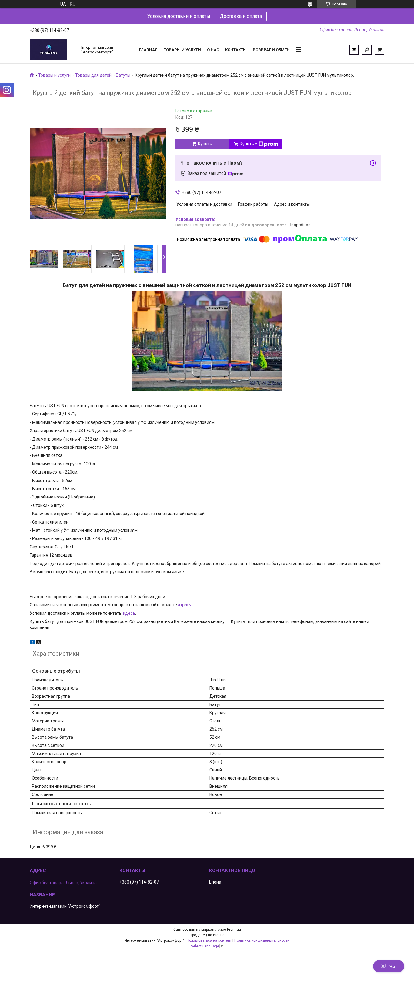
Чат (393, 966)
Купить (205, 143)
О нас (213, 50)
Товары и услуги (182, 50)
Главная (148, 50)
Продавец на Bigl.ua (207, 935)
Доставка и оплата (241, 16)
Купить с (248, 143)
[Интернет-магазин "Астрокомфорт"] (52, 49)
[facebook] (32, 643)
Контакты (236, 50)
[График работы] (354, 50)
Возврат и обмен (271, 50)
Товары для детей (93, 75)
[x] (38, 643)
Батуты (123, 75)
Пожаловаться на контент (209, 940)
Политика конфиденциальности (261, 940)
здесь (184, 604)
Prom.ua (234, 929)
